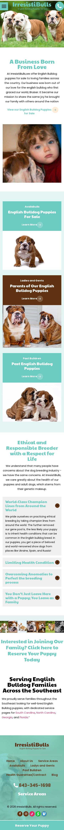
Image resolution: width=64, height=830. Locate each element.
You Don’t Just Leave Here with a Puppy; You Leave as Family (29, 597)
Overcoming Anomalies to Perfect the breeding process (29, 578)
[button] (4, 6)
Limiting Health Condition (29, 562)
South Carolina (25, 713)
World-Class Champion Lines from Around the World (26, 505)
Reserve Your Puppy (32, 669)
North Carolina (45, 713)
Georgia (7, 717)
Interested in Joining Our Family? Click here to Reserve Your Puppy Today (32, 650)
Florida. (24, 717)
